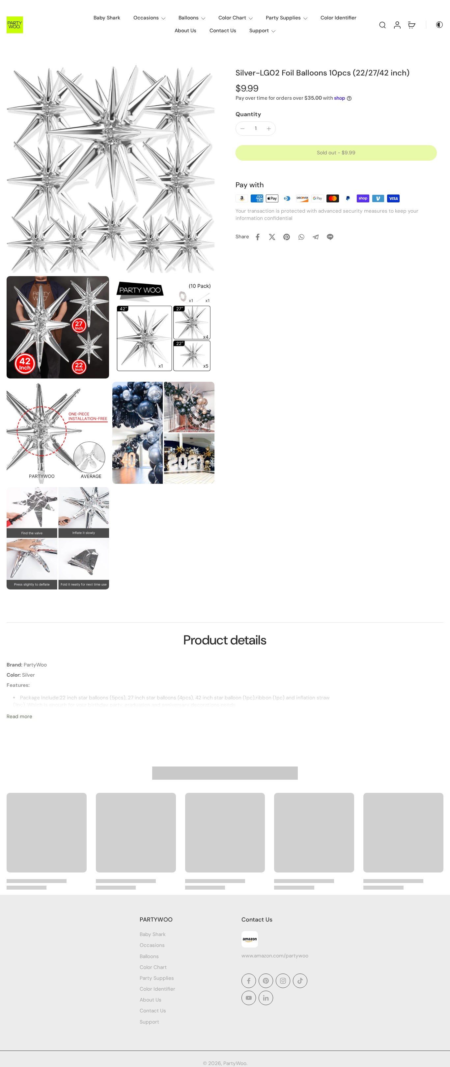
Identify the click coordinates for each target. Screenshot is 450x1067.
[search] (382, 24)
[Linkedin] (266, 998)
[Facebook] (248, 981)
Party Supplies (283, 17)
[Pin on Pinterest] (286, 237)
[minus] (242, 128)
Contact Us (223, 30)
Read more (19, 716)
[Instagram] (283, 981)
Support (259, 30)
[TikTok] (300, 981)
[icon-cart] (411, 25)
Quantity (248, 114)
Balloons (189, 17)
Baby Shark (107, 17)
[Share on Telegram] (315, 237)
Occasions (146, 17)
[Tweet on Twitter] (272, 237)
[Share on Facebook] (257, 237)
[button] (336, 153)
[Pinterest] (266, 981)
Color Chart (232, 17)
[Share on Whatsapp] (301, 237)
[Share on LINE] (330, 237)
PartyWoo (234, 1063)
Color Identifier (338, 17)
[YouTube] (248, 998)
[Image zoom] (110, 169)
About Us (185, 30)
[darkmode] (434, 25)
